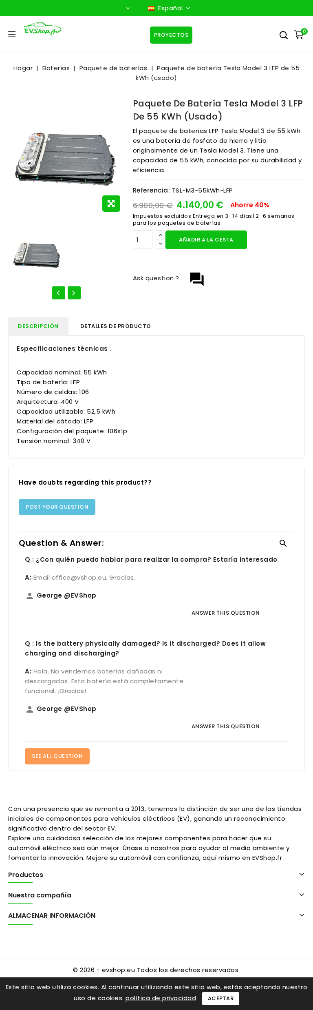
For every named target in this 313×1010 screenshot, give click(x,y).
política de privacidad (161, 998)
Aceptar (221, 998)
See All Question (57, 756)
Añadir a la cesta (206, 240)
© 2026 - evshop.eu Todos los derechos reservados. (156, 970)
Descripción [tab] (38, 326)
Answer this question (226, 613)
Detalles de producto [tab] (115, 326)
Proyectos (171, 35)
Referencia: (151, 190)
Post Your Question (57, 507)
